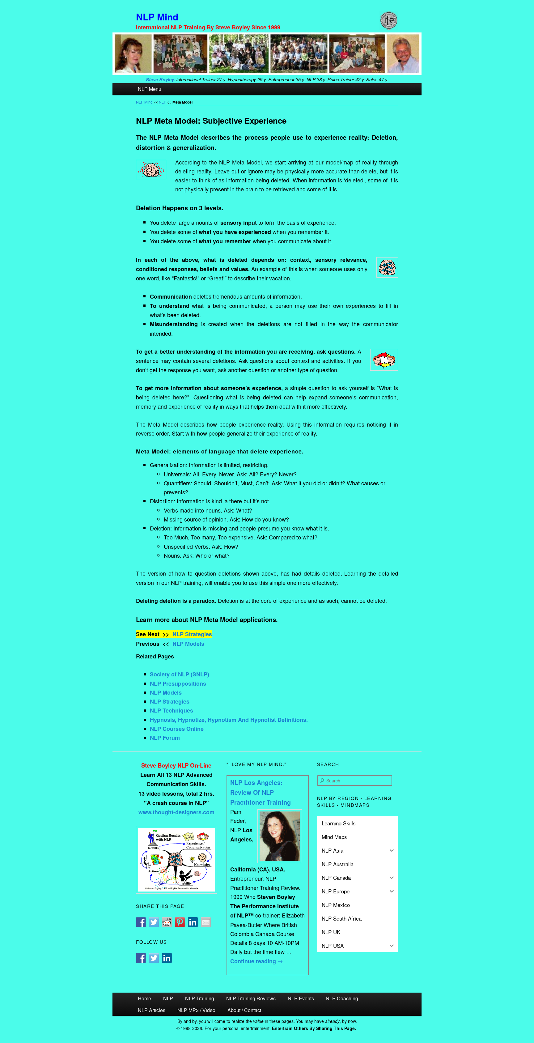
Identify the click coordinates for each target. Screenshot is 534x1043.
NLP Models (188, 644)
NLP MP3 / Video (196, 1010)
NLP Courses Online (177, 729)
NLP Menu (149, 88)
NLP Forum (165, 738)
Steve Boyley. (160, 79)
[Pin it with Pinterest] (180, 922)
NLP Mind (157, 16)
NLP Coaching (342, 998)
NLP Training (199, 998)
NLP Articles (151, 1010)
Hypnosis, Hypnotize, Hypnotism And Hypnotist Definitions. (229, 720)
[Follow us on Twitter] (154, 958)
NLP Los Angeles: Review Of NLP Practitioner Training (260, 792)
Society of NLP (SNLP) (179, 674)
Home (144, 998)
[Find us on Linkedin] (167, 958)
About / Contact (244, 1010)
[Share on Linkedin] (193, 922)
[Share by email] (206, 922)
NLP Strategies (192, 634)
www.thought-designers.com (176, 812)
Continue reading (256, 961)
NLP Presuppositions (178, 683)
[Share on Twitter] (154, 922)
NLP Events (301, 998)
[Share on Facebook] (141, 922)
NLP (162, 101)
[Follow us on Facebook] (141, 958)
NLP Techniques (171, 710)
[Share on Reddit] (167, 922)
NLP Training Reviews (251, 998)
